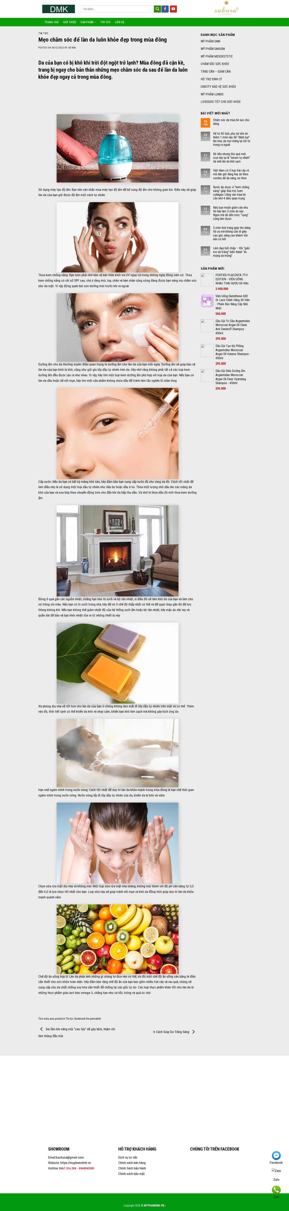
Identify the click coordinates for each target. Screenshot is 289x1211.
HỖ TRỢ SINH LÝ (211, 79)
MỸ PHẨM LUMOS (212, 94)
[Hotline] (276, 1190)
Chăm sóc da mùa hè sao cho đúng (231, 122)
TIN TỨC (105, 22)
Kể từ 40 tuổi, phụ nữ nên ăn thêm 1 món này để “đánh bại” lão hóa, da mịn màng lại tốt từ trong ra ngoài (231, 139)
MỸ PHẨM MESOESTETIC (217, 56)
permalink (95, 1018)
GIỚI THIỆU (69, 22)
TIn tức (43, 33)
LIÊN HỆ (119, 22)
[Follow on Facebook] (165, 9)
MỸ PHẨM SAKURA (213, 49)
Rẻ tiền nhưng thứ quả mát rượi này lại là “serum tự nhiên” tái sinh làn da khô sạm (231, 157)
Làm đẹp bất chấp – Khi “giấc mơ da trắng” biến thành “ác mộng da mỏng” (231, 252)
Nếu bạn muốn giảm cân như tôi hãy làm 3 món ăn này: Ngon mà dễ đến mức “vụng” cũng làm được (231, 213)
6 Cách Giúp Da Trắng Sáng (171, 1032)
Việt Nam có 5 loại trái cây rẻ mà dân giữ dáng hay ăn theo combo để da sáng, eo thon (231, 174)
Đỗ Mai (72, 47)
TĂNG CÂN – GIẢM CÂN (216, 71)
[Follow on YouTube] (173, 9)
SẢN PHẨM (86, 22)
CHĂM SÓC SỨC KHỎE (215, 64)
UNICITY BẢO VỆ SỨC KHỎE (218, 87)
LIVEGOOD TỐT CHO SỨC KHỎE (221, 102)
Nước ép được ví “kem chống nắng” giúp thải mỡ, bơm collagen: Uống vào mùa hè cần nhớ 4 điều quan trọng (231, 192)
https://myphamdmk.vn (75, 1163)
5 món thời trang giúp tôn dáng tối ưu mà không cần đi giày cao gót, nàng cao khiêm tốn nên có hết (231, 233)
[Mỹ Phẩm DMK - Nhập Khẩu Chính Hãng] (58, 9)
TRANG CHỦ (51, 22)
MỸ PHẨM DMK (210, 41)
